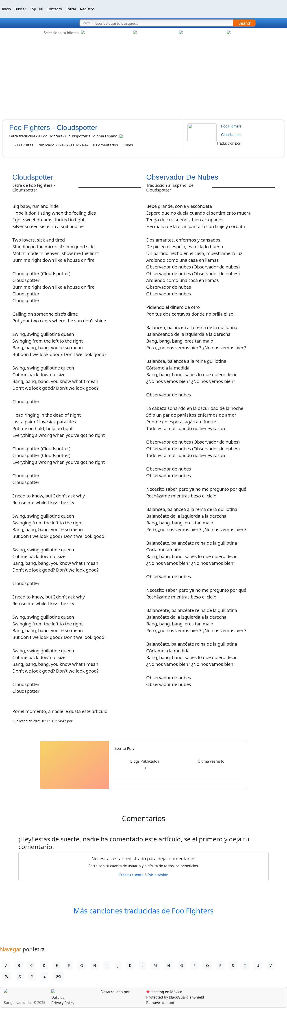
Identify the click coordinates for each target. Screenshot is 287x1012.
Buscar (20, 9)
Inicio (6, 9)
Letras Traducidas (30, 23)
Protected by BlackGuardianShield (175, 997)
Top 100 (36, 9)
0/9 (58, 976)
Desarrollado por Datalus (90, 994)
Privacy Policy (62, 1002)
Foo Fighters (231, 126)
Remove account (160, 1002)
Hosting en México (164, 991)
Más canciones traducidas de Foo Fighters (143, 910)
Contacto (54, 9)
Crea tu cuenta (131, 874)
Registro (87, 9)
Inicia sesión (158, 874)
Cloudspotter (231, 135)
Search (245, 23)
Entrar (71, 9)
